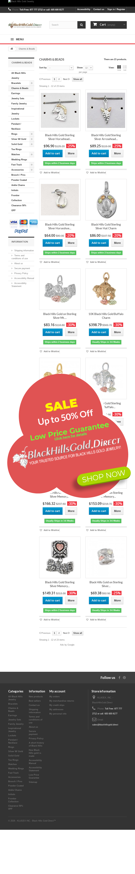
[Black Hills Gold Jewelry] (67, 3)
